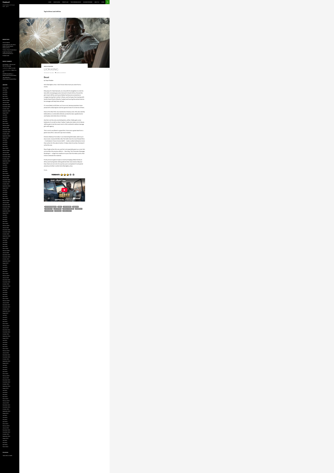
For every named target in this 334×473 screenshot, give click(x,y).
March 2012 (5, 446)
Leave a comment (61, 72)
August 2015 (5, 363)
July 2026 (5, 90)
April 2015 (5, 371)
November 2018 (6, 282)
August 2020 (5, 238)
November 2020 (6, 231)
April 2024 (5, 146)
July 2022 (5, 190)
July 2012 (5, 440)
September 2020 (6, 236)
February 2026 (6, 100)
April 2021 (5, 221)
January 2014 (6, 402)
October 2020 (6, 234)
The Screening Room (76, 2)
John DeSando (6, 77)
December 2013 (6, 405)
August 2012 (5, 438)
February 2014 (6, 400)
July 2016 (5, 340)
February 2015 (6, 375)
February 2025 (6, 125)
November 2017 (6, 307)
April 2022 (5, 196)
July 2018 (5, 290)
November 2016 (6, 332)
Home (49, 2)
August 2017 (5, 313)
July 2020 (5, 240)
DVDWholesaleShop (7, 73)
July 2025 (5, 115)
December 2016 (6, 329)
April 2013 (5, 421)
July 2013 (5, 415)
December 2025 (6, 104)
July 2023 (5, 165)
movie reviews (49, 210)
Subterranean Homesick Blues (9, 75)
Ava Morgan (5, 64)
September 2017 (6, 311)
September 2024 (6, 136)
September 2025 (6, 110)
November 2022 (6, 181)
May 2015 (5, 369)
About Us (97, 2)
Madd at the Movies (68, 208)
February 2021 (6, 225)
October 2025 (6, 108)
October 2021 (6, 209)
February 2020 (6, 250)
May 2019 (5, 269)
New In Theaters (48, 66)
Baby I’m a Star (12, 68)
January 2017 (6, 327)
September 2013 (6, 411)
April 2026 (5, 96)
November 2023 (6, 156)
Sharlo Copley (67, 210)
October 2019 (6, 259)
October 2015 (6, 359)
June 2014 (5, 392)
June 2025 (5, 117)
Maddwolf (6, 2)
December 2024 (6, 129)
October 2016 (6, 334)
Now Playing (56, 2)
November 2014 (6, 382)
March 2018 (5, 298)
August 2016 (5, 338)
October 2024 (6, 133)
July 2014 (5, 390)
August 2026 (5, 88)
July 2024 (5, 140)
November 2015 (6, 357)
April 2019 (5, 271)
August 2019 (5, 263)
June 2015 (5, 367)
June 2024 (5, 142)
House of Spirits (6, 42)
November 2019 (6, 256)
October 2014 (6, 384)
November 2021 (6, 206)
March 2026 (5, 98)
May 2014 (5, 394)
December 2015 (6, 355)
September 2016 (6, 336)
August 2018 (5, 288)
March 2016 (5, 348)
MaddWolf (79, 208)
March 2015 (5, 373)
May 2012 (5, 442)
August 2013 (5, 413)
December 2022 (6, 179)
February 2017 (6, 325)
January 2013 (6, 428)
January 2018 (6, 302)
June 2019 (5, 267)
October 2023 (6, 158)
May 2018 (5, 294)
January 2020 (6, 252)
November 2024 (6, 131)
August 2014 (5, 388)
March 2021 (5, 223)
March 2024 (5, 148)
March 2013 (5, 423)
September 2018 (6, 286)
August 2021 (5, 213)
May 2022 (5, 194)
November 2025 (6, 106)
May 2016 (5, 344)
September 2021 (6, 211)
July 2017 (5, 315)
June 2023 (5, 167)
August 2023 (5, 163)
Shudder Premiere (87, 2)
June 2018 (5, 292)
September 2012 (6, 436)
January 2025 (6, 127)
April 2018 (5, 296)
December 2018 (6, 279)
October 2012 (6, 434)
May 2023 (5, 169)
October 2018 (6, 284)
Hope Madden (67, 206)
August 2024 (5, 138)
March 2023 (5, 173)
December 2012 (6, 430)
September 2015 (6, 361)
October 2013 (6, 409)
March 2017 (5, 323)
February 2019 (6, 275)
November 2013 (6, 407)
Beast (59, 206)
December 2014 (6, 380)
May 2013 (5, 419)
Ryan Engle (58, 210)
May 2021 (5, 219)
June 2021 (5, 217)
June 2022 (5, 192)
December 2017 (6, 304)
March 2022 (5, 198)
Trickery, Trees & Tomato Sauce (10, 49)
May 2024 (5, 144)
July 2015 (5, 365)
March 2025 (5, 123)
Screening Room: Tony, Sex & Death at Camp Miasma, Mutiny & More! (9, 46)
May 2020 (5, 244)
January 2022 (6, 202)
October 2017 (6, 309)
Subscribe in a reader (7, 455)
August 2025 (5, 113)
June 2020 (5, 242)
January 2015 (6, 377)
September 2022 (6, 186)
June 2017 (5, 317)
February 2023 (6, 175)
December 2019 (6, 254)
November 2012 (6, 432)
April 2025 (5, 121)
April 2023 (5, 171)
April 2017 (5, 321)
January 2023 (6, 177)
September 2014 (6, 386)
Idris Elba (75, 206)
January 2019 (6, 277)
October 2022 (6, 183)
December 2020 (6, 229)
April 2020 (5, 246)
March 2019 (5, 273)
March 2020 (5, 248)
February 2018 (6, 300)
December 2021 (6, 204)
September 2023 (6, 161)
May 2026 (5, 94)
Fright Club (65, 2)
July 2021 (5, 215)
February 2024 (6, 150)
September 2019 (6, 261)
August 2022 (5, 188)
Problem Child (6, 55)
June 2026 (5, 92)
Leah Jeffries (57, 208)
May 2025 (5, 119)
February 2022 (6, 200)
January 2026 (6, 102)
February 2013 (6, 425)
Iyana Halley (48, 208)
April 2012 (5, 444)
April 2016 (5, 346)
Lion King (51, 69)
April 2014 (5, 396)
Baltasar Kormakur (50, 206)
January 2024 (6, 152)
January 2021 (6, 227)
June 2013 (5, 417)
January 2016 (6, 352)
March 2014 (5, 398)
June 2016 (5, 342)
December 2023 (6, 154)
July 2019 (5, 265)
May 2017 (5, 319)
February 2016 (6, 350)
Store (102, 2)
